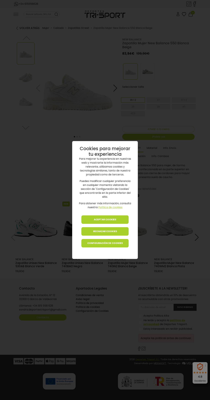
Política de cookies (110, 207)
